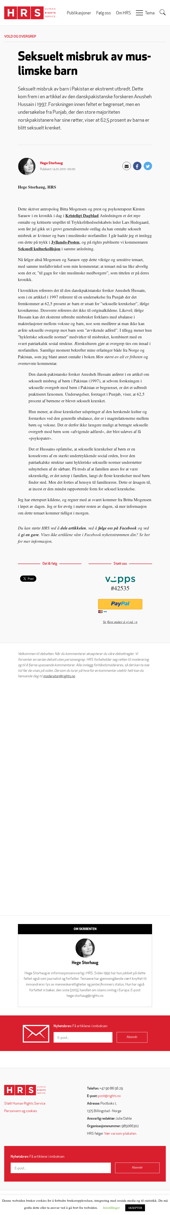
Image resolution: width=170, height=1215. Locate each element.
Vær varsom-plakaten (120, 1134)
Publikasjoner (79, 13)
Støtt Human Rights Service (24, 1103)
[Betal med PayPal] (120, 604)
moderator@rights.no (59, 676)
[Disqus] (85, 738)
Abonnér (132, 1037)
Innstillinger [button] (111, 1207)
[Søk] (163, 12)
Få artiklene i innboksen (80, 1026)
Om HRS (123, 13)
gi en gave (30, 534)
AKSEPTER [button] (135, 1208)
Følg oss (103, 13)
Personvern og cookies (20, 1111)
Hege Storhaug (51, 163)
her (147, 534)
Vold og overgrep (20, 37)
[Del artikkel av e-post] (126, 166)
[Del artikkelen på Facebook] (137, 166)
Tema (150, 13)
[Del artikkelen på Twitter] (148, 166)
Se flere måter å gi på (118, 621)
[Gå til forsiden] (25, 1090)
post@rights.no (109, 1096)
